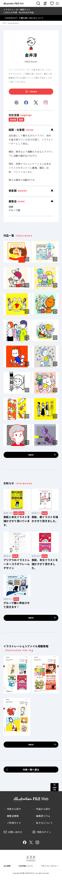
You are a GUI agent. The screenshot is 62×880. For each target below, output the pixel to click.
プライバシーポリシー (50, 866)
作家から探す (14, 809)
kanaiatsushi (13, 23)
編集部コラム (43, 816)
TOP (4, 23)
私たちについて (44, 822)
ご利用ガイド (14, 822)
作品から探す (43, 809)
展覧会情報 (13, 816)
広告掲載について (26, 866)
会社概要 (7, 866)
